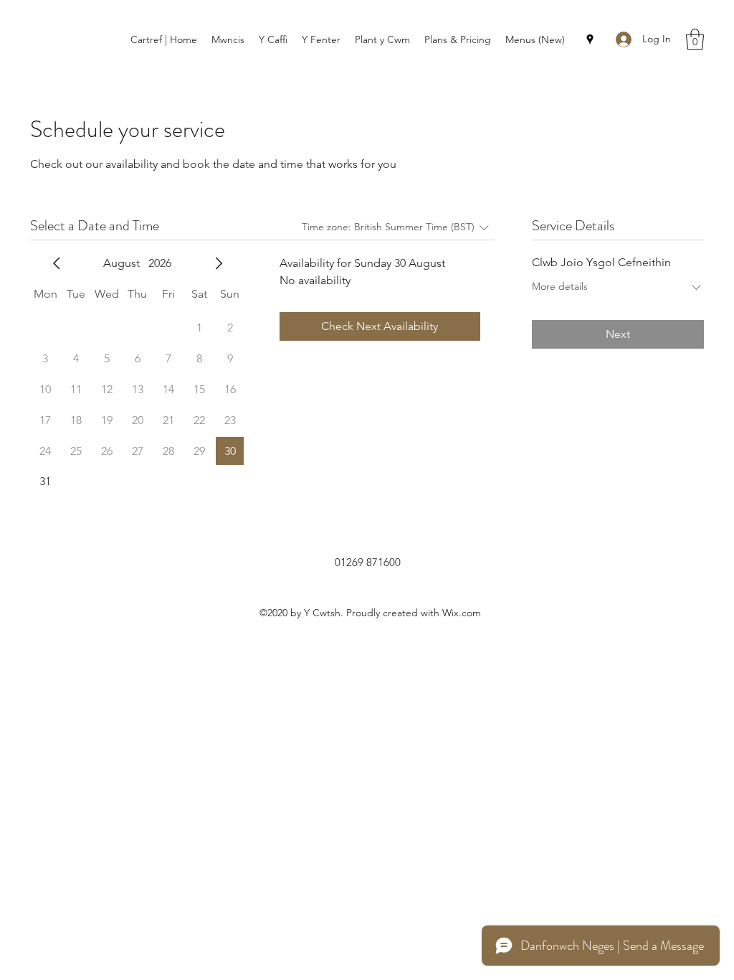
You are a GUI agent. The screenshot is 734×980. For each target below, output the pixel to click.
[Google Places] (590, 39)
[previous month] (56, 263)
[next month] (218, 263)
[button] (695, 39)
